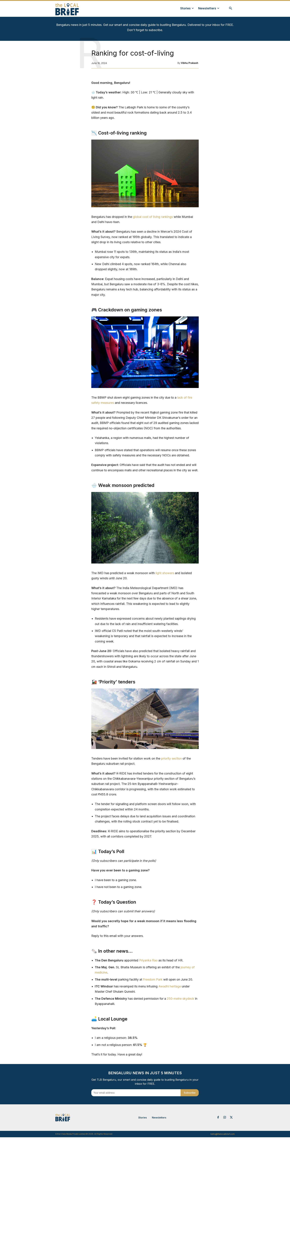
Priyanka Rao (148, 960)
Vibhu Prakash (189, 62)
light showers (165, 573)
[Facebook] (218, 1117)
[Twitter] (231, 1117)
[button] (231, 8)
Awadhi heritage (169, 986)
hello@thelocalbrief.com (222, 1134)
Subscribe (190, 1092)
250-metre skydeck (180, 998)
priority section (171, 758)
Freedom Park (152, 979)
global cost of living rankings (153, 217)
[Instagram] (224, 1117)
